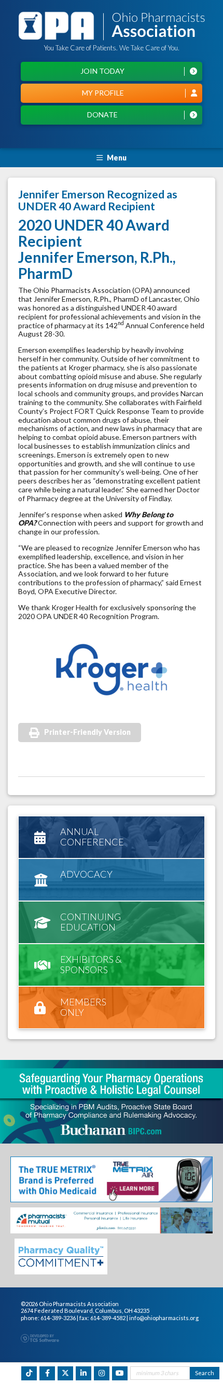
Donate (102, 114)
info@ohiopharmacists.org (164, 1317)
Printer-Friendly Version (87, 732)
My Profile (103, 92)
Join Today (102, 70)
